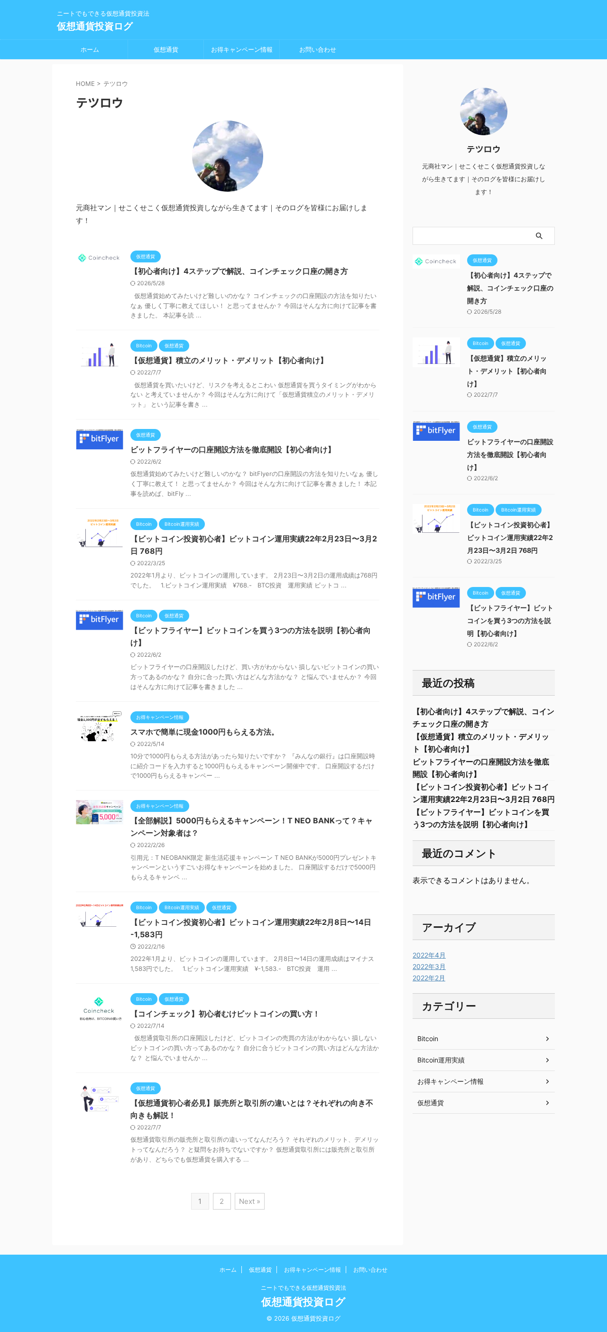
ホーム (90, 49)
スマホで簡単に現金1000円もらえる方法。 (204, 731)
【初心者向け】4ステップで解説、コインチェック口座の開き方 (239, 271)
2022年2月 (429, 978)
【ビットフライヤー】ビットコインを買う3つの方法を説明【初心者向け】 (510, 620)
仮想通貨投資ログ (95, 26)
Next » (249, 1201)
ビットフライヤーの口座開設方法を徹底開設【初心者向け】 (232, 449)
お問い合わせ (317, 49)
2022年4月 (429, 955)
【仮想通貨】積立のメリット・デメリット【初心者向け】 (229, 360)
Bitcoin (427, 1038)
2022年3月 (429, 966)
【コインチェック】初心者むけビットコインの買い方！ (225, 1013)
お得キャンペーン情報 (242, 49)
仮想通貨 (166, 49)
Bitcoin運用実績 (441, 1060)
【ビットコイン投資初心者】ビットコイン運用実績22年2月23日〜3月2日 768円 (510, 537)
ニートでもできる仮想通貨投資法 (303, 1287)
